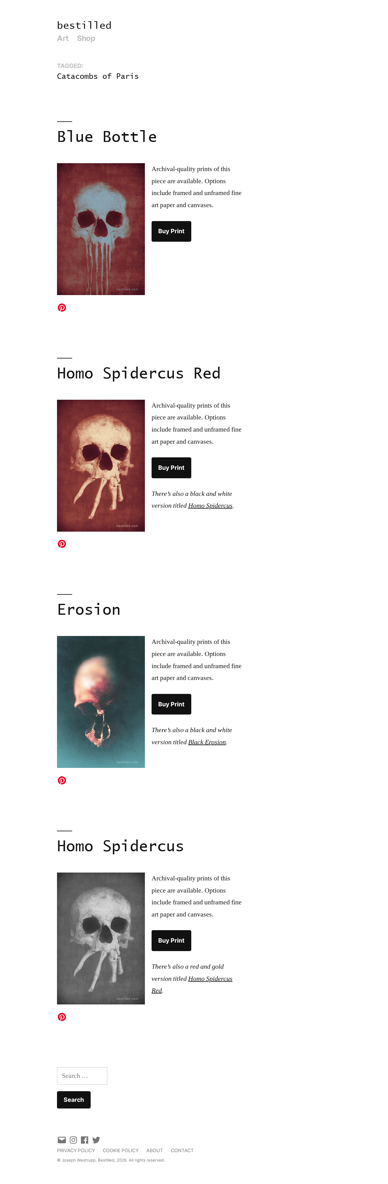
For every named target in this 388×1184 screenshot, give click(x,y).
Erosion (89, 610)
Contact (182, 1150)
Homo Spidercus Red (139, 374)
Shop (86, 38)
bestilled (84, 26)
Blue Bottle (107, 137)
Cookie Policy (121, 1150)
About (154, 1150)
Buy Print (171, 231)
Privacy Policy (76, 1150)
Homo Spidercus (120, 846)
